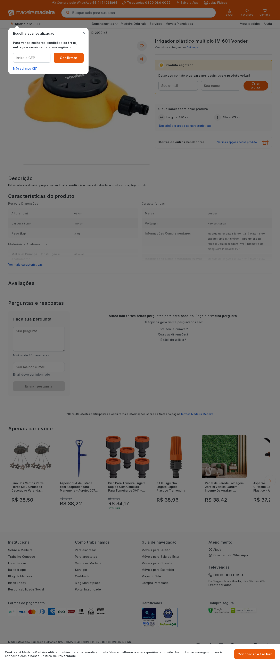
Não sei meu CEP (25, 68)
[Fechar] (83, 32)
